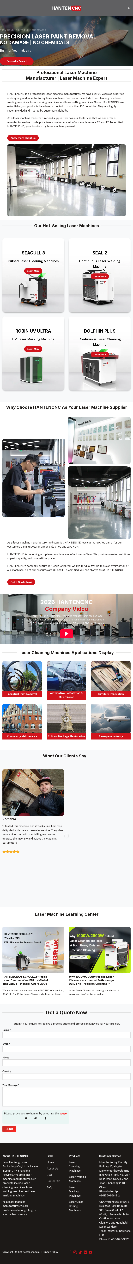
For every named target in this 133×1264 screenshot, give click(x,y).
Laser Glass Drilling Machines (76, 1206)
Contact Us (53, 1181)
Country (6, 1071)
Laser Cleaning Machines (75, 1166)
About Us (52, 1168)
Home (50, 1162)
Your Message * (10, 1085)
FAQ (49, 1187)
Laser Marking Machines (75, 1191)
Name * (6, 1030)
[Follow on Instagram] (75, 1252)
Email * (6, 1043)
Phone (5, 1057)
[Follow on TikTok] (80, 1252)
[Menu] (4, 8)
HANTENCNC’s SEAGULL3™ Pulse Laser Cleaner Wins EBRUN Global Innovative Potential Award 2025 (25, 980)
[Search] (129, 8)
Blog (49, 1174)
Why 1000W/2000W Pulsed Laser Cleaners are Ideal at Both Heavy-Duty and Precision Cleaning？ (91, 980)
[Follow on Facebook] (70, 1252)
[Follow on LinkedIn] (85, 1252)
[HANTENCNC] (66, 8)
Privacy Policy (50, 1252)
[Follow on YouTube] (90, 1252)
